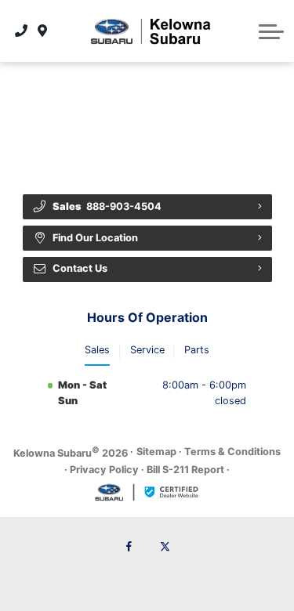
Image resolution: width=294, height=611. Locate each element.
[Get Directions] (43, 30)
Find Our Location (95, 238)
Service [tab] (147, 350)
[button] (271, 31)
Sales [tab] (97, 350)
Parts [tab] (196, 350)
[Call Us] (21, 30)
